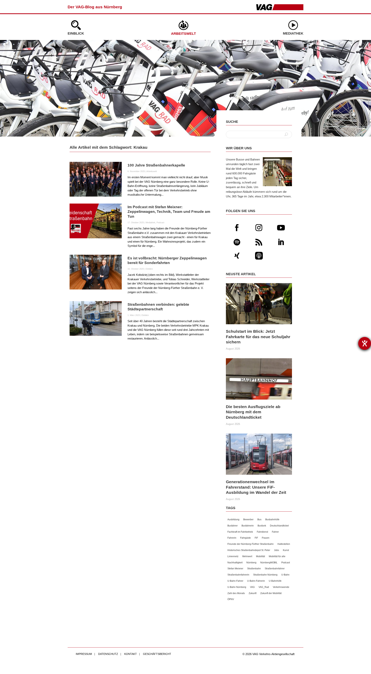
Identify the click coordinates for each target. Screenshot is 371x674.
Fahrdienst (262, 532)
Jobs (276, 550)
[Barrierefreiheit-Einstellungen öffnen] (364, 343)
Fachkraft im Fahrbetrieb (240, 532)
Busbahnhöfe (272, 519)
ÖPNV (230, 599)
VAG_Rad (264, 587)
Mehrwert (247, 556)
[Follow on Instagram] (259, 227)
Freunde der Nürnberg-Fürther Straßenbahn (250, 544)
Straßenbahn (254, 568)
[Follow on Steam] (259, 255)
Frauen (265, 537)
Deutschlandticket (279, 525)
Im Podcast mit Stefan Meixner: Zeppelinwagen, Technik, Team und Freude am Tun (169, 211)
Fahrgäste (245, 537)
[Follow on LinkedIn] (281, 242)
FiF (256, 537)
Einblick (76, 33)
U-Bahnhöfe (275, 581)
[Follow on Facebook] (237, 227)
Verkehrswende (281, 587)
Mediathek (293, 33)
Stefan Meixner (235, 568)
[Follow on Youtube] (281, 227)
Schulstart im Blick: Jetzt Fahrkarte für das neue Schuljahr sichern (258, 336)
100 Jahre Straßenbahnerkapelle (156, 165)
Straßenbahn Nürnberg (265, 574)
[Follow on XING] (237, 255)
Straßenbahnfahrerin (238, 574)
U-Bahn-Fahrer (235, 581)
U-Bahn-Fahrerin (256, 581)
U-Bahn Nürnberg (236, 587)
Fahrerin (231, 537)
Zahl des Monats (236, 593)
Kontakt (130, 653)
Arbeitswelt (183, 34)
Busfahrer (232, 525)
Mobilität (260, 556)
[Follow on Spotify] (237, 242)
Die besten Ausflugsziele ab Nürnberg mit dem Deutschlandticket (253, 411)
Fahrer (275, 532)
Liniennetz (232, 556)
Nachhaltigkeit (235, 562)
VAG (252, 587)
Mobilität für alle (277, 556)
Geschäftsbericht (157, 653)
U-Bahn (285, 574)
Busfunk (262, 525)
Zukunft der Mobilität (271, 593)
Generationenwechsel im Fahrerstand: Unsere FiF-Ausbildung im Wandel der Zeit (256, 487)
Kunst (286, 550)
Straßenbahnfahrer (275, 568)
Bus (259, 519)
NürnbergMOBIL (268, 562)
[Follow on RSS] (259, 242)
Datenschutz (108, 653)
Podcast (160, 222)
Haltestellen (283, 544)
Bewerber (248, 519)
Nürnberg (251, 562)
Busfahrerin (248, 525)
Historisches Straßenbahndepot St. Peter (248, 550)
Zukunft (252, 593)
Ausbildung (233, 519)
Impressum (84, 653)
